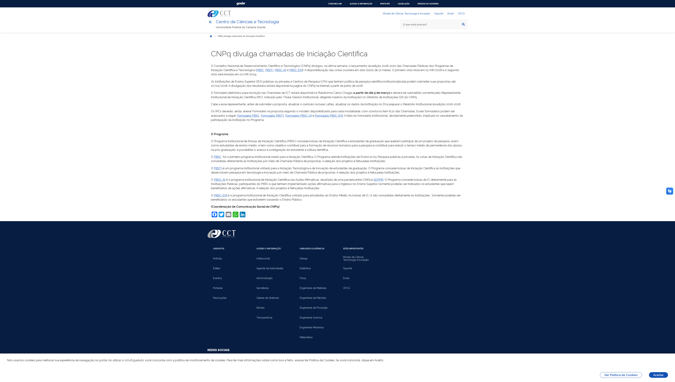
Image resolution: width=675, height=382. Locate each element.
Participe (385, 3)
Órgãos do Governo (428, 3)
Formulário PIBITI (272, 115)
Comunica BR (335, 3)
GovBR (240, 3)
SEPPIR (378, 179)
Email (451, 13)
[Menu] (210, 22)
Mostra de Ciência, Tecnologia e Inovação (406, 13)
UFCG (461, 13)
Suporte (438, 13)
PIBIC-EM (296, 70)
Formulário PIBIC (248, 115)
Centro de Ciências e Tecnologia (247, 21)
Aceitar (658, 375)
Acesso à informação (361, 3)
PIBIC (260, 70)
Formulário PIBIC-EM (329, 115)
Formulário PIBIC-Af (298, 115)
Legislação (404, 3)
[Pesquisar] (463, 24)
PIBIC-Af (280, 70)
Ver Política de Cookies (621, 375)
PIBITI (269, 70)
